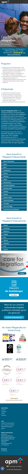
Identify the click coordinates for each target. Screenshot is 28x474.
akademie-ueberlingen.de (7, 423)
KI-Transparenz (5, 445)
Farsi (5, 237)
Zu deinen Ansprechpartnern (14, 317)
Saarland (6, 191)
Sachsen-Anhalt (8, 197)
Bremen (6, 173)
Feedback (3, 442)
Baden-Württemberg (9, 161)
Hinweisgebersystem (6, 443)
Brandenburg (7, 170)
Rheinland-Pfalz (8, 188)
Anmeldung (4, 450)
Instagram (3, 411)
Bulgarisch (6, 231)
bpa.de (3, 428)
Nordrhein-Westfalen (9, 185)
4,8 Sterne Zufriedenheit (16, 53)
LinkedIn (3, 410)
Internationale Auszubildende (11, 209)
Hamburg (6, 176)
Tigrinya (6, 240)
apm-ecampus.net (5, 425)
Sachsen (6, 194)
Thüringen (6, 203)
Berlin (5, 167)
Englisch (6, 225)
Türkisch (6, 249)
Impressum (4, 434)
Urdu (5, 246)
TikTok (3, 413)
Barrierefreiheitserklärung (7, 439)
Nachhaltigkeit (5, 440)
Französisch (7, 228)
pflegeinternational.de (6, 426)
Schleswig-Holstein (9, 200)
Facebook (3, 415)
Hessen (5, 179)
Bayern (5, 164)
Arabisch (6, 234)
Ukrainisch (6, 243)
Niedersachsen (7, 182)
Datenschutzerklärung (6, 436)
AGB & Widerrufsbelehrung (8, 437)
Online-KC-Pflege (8, 206)
